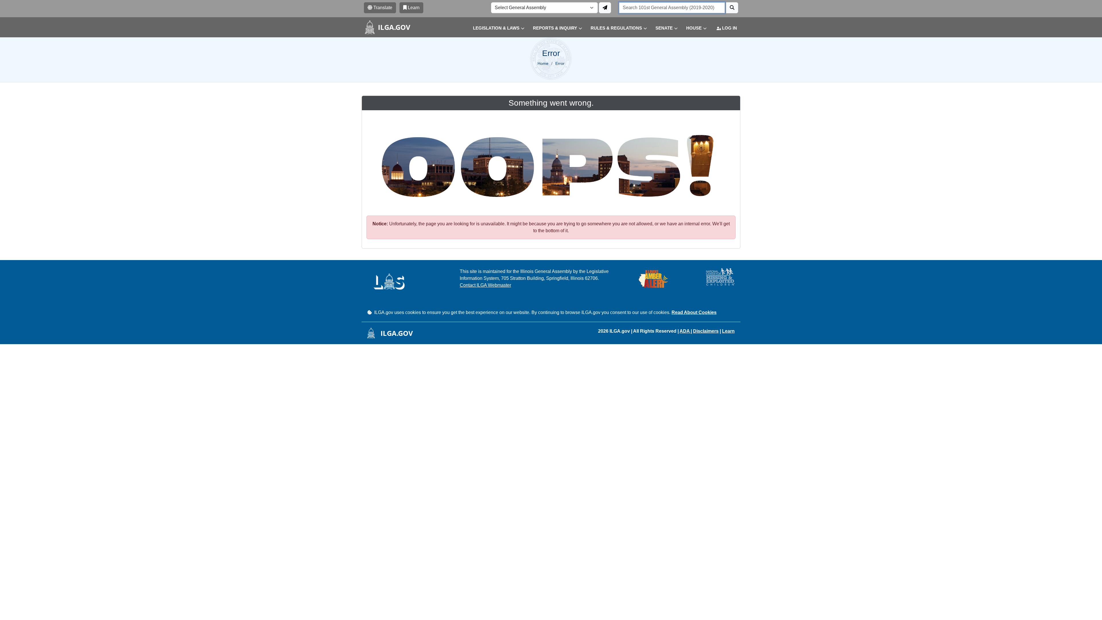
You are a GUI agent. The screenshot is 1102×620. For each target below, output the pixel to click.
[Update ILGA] (605, 7)
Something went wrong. (551, 102)
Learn (728, 331)
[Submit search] (732, 7)
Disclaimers (706, 331)
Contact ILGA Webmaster (485, 285)
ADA (685, 331)
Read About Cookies (694, 312)
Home (543, 63)
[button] (494, 28)
